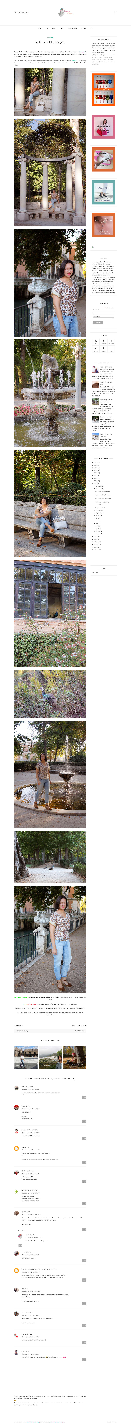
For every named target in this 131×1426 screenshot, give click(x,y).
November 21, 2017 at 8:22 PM (30, 1133)
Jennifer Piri (27, 1087)
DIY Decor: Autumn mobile (103, 498)
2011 (95, 549)
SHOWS (83, 28)
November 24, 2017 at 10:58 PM (31, 1291)
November (99, 489)
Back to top (111, 1422)
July (97, 518)
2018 (95, 481)
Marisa (25, 1289)
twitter (96, 351)
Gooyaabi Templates (57, 1422)
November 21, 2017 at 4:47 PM (30, 1109)
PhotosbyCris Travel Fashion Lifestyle (39, 1269)
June (97, 521)
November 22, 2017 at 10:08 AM (31, 1215)
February (98, 531)
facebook (111, 343)
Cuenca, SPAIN (71, 1065)
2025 (95, 462)
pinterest (103, 351)
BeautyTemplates (33, 1422)
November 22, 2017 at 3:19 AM (30, 1150)
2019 (95, 478)
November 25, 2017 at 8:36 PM (30, 1315)
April (97, 526)
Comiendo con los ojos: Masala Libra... (50, 1066)
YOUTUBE (96, 343)
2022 (95, 470)
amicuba (25, 1351)
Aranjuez (81, 52)
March (98, 528)
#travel (50, 37)
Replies (22, 1231)
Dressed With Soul (30, 1190)
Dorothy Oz (27, 1334)
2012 (95, 547)
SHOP (92, 28)
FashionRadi (27, 1312)
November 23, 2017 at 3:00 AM (30, 1272)
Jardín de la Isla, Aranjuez (102, 495)
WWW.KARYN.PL (27, 1118)
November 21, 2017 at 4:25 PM (30, 1089)
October (98, 510)
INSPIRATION (72, 28)
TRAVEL (54, 28)
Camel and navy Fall (106, 417)
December (99, 486)
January (98, 534)
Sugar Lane (31, 1235)
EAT (62, 28)
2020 (95, 475)
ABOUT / (95, 572)
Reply (84, 1097)
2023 (95, 467)
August (98, 515)
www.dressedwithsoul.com (30, 1200)
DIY (47, 28)
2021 (95, 473)
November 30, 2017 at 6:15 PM (30, 1354)
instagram (103, 343)
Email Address (98, 310)
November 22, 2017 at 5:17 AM (30, 1174)
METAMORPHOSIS (106, 367)
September (99, 513)
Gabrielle (26, 1212)
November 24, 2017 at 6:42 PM (34, 1237)
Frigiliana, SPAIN (100, 508)
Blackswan (26, 1252)
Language (96, 316)
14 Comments (18, 1025)
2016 (95, 536)
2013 (95, 544)
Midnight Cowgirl (30, 1130)
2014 (95, 542)
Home (40, 28)
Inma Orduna (27, 1171)
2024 (95, 465)
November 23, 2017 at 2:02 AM (30, 1255)
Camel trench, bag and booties (26, 1066)
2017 (95, 483)
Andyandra (27, 1147)
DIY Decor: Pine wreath (102, 491)
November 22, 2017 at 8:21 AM (30, 1193)
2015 (95, 539)
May (97, 523)
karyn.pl (25, 1106)
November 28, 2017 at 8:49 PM (30, 1337)
